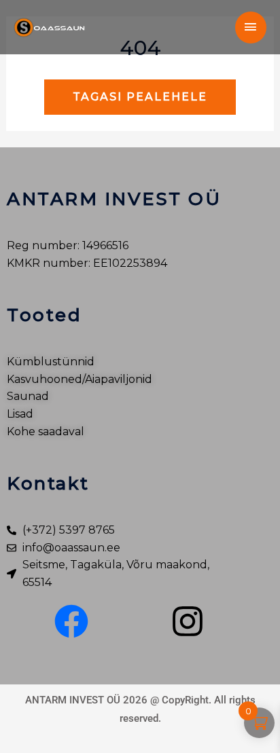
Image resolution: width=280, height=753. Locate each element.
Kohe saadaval (45, 431)
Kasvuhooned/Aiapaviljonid (79, 379)
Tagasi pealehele (140, 96)
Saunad (28, 396)
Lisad (20, 413)
